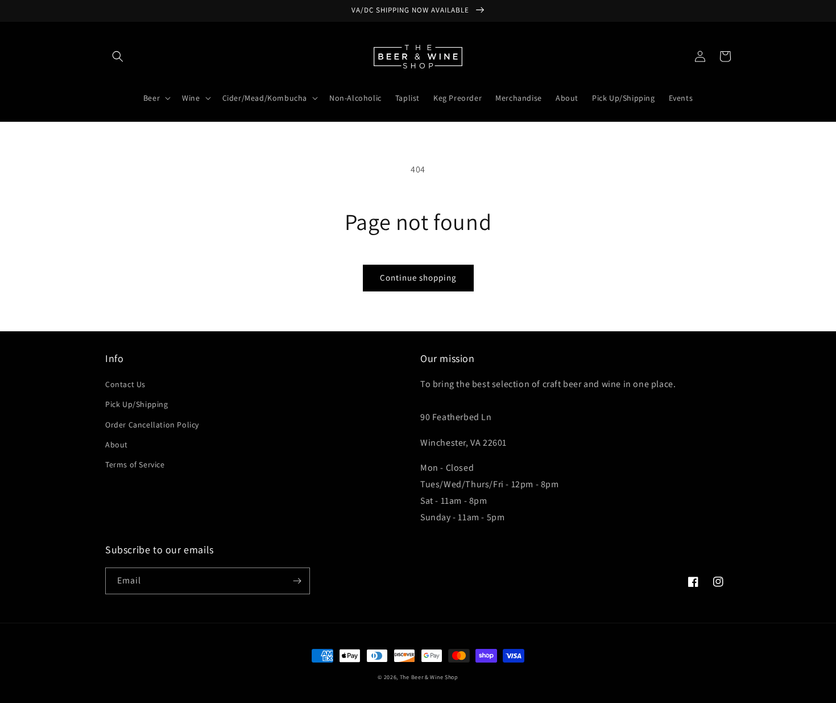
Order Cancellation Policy (152, 425)
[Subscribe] (296, 581)
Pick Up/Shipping (136, 404)
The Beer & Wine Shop (429, 677)
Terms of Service (135, 464)
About (116, 444)
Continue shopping (418, 277)
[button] (117, 56)
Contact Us (125, 384)
